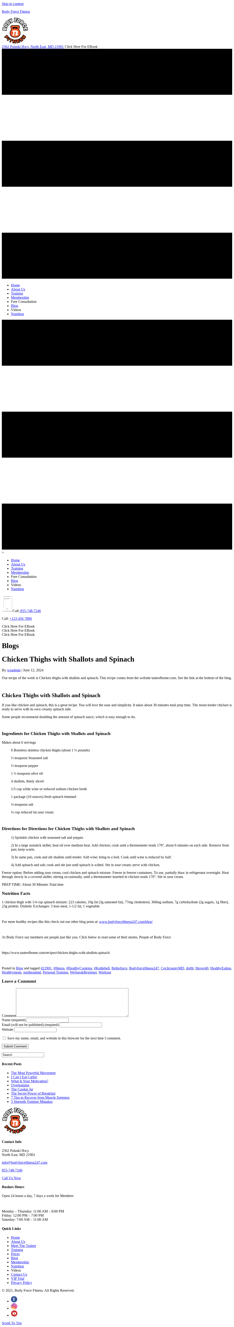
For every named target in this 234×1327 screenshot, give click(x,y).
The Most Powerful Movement (33, 1073)
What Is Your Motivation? (29, 1081)
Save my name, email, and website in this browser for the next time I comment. (64, 1038)
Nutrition (17, 1266)
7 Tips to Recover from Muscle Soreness (40, 1097)
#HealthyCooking (79, 968)
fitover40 (201, 968)
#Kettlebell (102, 968)
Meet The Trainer (23, 1246)
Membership (20, 1262)
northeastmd (32, 972)
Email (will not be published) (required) (30, 1025)
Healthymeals (11, 972)
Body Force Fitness (16, 11)
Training (17, 1250)
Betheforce (119, 968)
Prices (15, 1254)
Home (15, 1237)
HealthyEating (220, 968)
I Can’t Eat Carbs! (24, 1077)
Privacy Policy (21, 1283)
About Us (18, 1242)
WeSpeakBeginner (83, 972)
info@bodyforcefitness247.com (24, 1162)
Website (7, 1029)
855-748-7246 (30, 611)
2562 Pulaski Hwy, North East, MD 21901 (33, 47)
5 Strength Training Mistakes (32, 1102)
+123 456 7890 (21, 619)
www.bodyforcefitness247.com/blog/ (126, 922)
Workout (104, 972)
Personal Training (55, 972)
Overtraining (20, 1085)
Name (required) (14, 1020)
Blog (19, 968)
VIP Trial (17, 1278)
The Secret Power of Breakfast (33, 1093)
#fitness (58, 968)
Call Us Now (11, 1178)
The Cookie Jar (22, 1089)
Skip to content (13, 4)
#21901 (46, 968)
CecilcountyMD (172, 968)
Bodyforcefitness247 (144, 968)
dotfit (190, 968)
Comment (9, 1016)
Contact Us (19, 1274)
